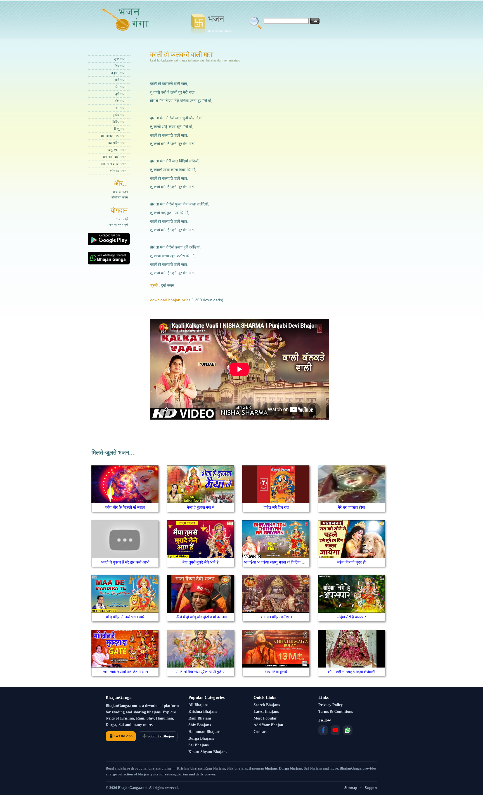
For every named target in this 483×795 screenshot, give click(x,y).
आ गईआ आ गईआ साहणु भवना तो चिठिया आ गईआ (278, 562)
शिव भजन (120, 66)
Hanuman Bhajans (204, 732)
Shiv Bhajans (199, 725)
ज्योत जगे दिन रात (276, 507)
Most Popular (265, 718)
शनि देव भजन (118, 171)
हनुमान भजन (118, 73)
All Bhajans (198, 705)
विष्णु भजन (120, 129)
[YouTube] (335, 730)
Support (371, 787)
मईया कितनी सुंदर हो (351, 562)
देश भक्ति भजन (117, 143)
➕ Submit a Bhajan (158, 736)
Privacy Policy (330, 705)
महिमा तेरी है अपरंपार (351, 617)
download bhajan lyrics (170, 300)
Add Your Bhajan (268, 725)
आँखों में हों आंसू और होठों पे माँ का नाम (201, 617)
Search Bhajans (267, 705)
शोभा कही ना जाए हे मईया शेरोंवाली (351, 671)
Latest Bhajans (266, 711)
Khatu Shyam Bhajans (207, 752)
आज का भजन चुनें (118, 224)
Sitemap (350, 787)
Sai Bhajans (198, 745)
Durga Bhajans (201, 738)
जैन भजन (120, 87)
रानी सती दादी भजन (114, 157)
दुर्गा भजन (120, 94)
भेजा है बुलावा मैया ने (200, 507)
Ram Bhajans (199, 718)
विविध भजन (119, 122)
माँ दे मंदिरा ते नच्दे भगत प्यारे (125, 617)
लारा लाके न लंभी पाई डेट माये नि (125, 671)
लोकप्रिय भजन (120, 197)
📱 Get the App (120, 736)
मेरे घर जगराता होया (351, 507)
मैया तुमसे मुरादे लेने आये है (201, 562)
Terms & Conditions (335, 711)
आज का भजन (120, 191)
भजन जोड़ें (122, 219)
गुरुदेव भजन (119, 115)
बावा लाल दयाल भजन (113, 164)
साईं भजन (120, 80)
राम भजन (120, 108)
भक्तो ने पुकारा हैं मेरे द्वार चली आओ (125, 562)
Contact (260, 732)
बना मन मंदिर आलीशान (276, 617)
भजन (219, 23)
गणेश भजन (119, 101)
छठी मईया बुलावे (276, 671)
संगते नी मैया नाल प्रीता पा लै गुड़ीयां (200, 671)
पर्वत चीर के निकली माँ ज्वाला (125, 507)
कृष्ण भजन (120, 59)
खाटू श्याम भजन (116, 150)
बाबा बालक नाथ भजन (113, 136)
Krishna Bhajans (202, 711)
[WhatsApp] (347, 730)
